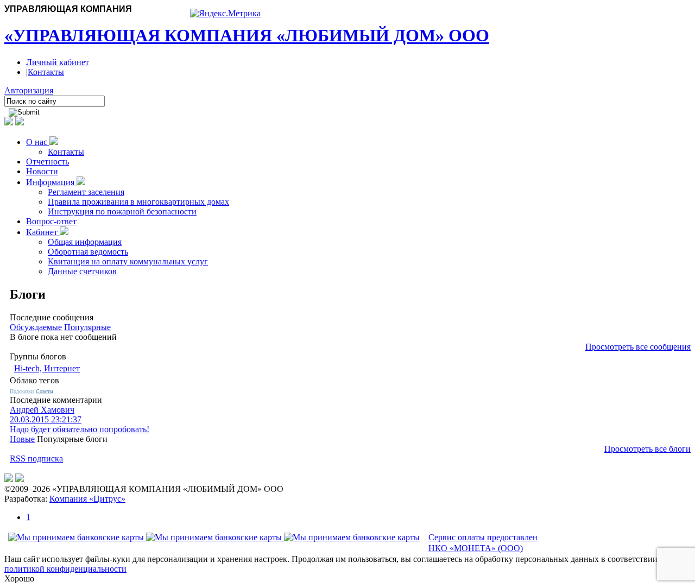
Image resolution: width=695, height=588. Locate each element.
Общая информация (85, 241)
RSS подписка (36, 458)
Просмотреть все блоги (647, 448)
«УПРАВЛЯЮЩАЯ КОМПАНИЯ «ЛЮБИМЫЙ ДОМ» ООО (246, 35)
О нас (37, 142)
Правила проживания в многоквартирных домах (138, 201)
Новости (42, 171)
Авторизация (28, 90)
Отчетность (47, 161)
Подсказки (22, 391)
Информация (51, 182)
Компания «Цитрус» (87, 498)
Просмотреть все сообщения (638, 346)
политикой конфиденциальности (65, 568)
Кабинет (43, 232)
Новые (22, 439)
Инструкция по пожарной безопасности (122, 211)
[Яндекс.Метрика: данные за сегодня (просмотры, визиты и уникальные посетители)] (225, 13)
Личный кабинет (57, 62)
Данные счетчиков (82, 271)
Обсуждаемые (36, 327)
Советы (44, 391)
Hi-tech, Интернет (47, 368)
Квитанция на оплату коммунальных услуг (128, 261)
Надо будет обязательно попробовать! (79, 429)
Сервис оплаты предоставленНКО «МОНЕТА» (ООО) (483, 543)
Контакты (46, 72)
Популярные (87, 327)
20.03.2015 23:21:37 (45, 419)
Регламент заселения (86, 192)
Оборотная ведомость (88, 251)
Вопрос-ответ (51, 221)
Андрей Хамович (42, 409)
